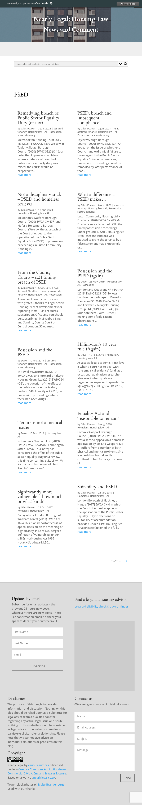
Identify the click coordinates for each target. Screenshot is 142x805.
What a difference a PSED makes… (95, 197)
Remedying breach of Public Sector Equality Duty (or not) (38, 118)
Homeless (23, 213)
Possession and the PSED (34, 352)
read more (24, 175)
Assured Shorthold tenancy (33, 291)
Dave (24, 360)
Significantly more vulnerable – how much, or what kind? (40, 496)
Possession (55, 131)
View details (41, 3)
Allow (127, 3)
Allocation (112, 354)
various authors (38, 765)
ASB (56, 287)
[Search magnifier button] (125, 63)
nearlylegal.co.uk (44, 777)
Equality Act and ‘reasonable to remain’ (98, 416)
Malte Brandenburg (51, 784)
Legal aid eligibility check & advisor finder (101, 606)
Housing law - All (37, 131)
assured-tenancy (87, 131)
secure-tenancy (26, 135)
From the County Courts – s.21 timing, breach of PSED (37, 277)
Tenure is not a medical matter (39, 425)
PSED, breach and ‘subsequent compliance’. (94, 118)
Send (127, 778)
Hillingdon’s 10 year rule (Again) (96, 346)
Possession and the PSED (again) (94, 273)
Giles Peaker (28, 128)
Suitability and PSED (97, 487)
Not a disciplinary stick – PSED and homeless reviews (39, 199)
